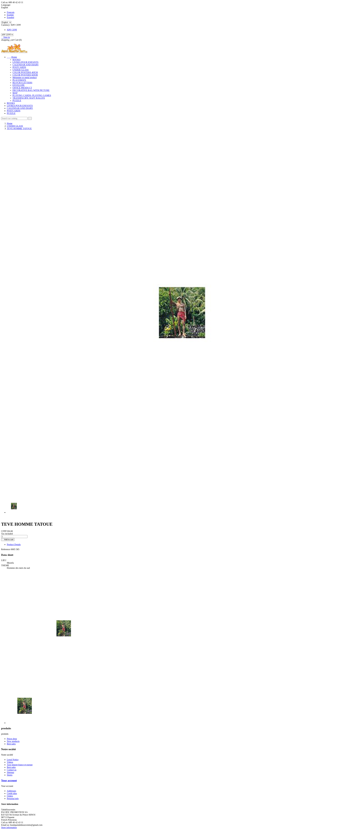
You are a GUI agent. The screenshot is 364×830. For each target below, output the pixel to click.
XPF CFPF (12, 30)
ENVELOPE (19, 85)
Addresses (11, 791)
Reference (6, 549)
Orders (10, 796)
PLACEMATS (19, 80)
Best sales (11, 744)
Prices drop (12, 739)
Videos (10, 762)
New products (13, 741)
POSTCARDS (19, 67)
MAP (15, 93)
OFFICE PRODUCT (22, 88)
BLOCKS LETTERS (22, 82)
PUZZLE (17, 100)
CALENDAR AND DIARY (26, 65)
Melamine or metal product (25, 77)
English (10, 15)
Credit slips (12, 793)
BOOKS (16, 59)
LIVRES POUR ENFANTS (25, 62)
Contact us (11, 770)
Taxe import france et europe (20, 765)
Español (10, 17)
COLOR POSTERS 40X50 (25, 72)
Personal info (13, 798)
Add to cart (7, 539)
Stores (9, 775)
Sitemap (10, 772)
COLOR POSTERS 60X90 (25, 75)
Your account (9, 780)
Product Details (14, 544)
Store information (9, 827)
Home (12, 57)
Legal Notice (12, 759)
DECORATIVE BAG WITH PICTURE (31, 90)
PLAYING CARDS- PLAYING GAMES (32, 95)
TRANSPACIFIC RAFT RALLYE (29, 98)
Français (10, 12)
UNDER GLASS (21, 70)
